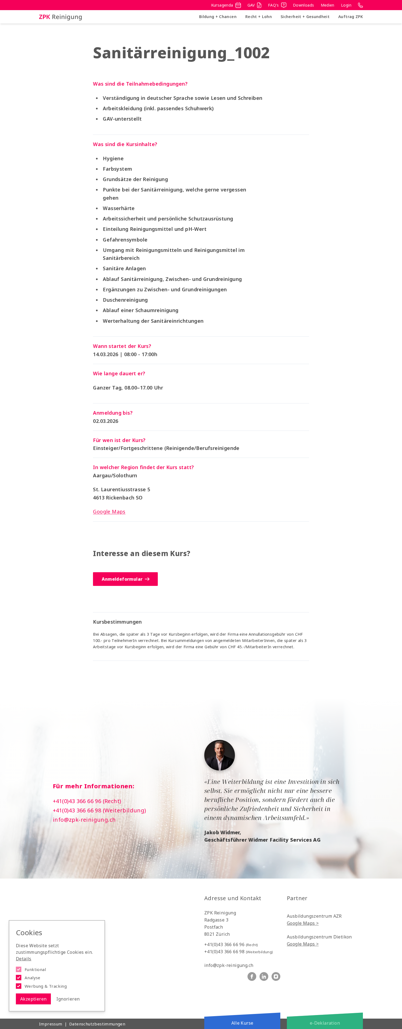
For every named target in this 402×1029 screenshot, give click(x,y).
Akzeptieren (33, 999)
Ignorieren (68, 999)
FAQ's (273, 5)
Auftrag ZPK (350, 16)
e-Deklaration (325, 1023)
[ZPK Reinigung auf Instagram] (276, 976)
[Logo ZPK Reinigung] (60, 16)
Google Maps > (303, 923)
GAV (251, 5)
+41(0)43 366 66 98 (238, 952)
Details (23, 959)
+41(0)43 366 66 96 (231, 944)
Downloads (303, 5)
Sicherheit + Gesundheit (305, 16)
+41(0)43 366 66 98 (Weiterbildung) (99, 810)
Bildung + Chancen (218, 16)
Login (346, 5)
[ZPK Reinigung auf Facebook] (251, 976)
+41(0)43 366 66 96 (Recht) (87, 801)
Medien (327, 5)
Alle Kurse (242, 1023)
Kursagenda (222, 5)
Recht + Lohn (258, 16)
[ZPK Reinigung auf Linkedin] (264, 976)
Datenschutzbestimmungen (97, 1024)
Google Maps (109, 511)
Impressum (50, 1024)
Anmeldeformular (122, 579)
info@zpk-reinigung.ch (84, 819)
